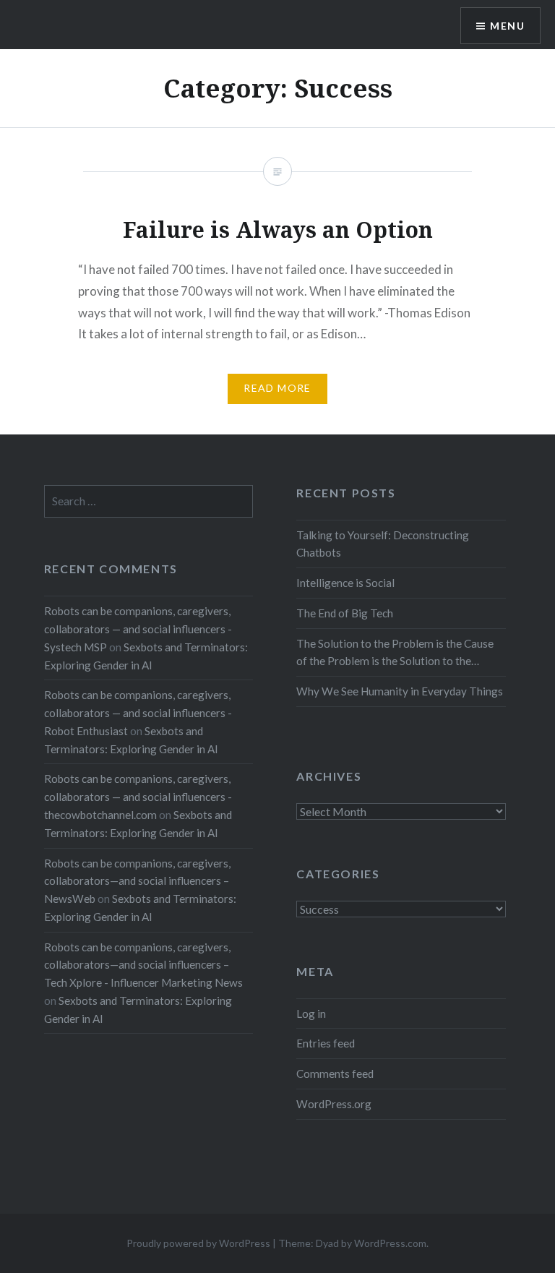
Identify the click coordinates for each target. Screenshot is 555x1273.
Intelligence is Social (345, 582)
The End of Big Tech (344, 613)
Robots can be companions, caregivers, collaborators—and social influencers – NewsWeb (137, 881)
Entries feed (325, 1043)
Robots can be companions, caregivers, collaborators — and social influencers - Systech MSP (138, 628)
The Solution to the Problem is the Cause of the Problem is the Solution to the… (395, 652)
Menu (507, 26)
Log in (311, 1013)
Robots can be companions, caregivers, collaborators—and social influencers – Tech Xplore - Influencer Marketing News (143, 965)
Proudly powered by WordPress (198, 1243)
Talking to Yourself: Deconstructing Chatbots (382, 544)
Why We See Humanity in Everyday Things (399, 691)
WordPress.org (333, 1103)
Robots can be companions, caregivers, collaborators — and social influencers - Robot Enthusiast (138, 712)
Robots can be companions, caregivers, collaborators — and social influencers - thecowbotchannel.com (138, 796)
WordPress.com (390, 1243)
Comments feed (335, 1073)
